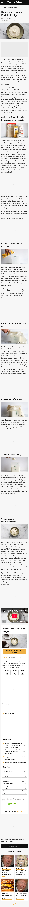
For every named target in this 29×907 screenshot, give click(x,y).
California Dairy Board (8, 154)
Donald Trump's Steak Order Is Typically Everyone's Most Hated (6, 872)
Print (21, 657)
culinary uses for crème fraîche (11, 73)
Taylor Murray (7, 18)
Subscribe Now (13, 846)
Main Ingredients (13, 7)
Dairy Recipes (5, 9)
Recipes (3, 7)
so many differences (10, 64)
